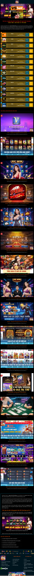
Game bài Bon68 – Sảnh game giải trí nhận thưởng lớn (17, 392)
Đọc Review (31, 35)
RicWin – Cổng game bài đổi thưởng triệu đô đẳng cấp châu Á (17, 179)
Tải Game (27, 35)
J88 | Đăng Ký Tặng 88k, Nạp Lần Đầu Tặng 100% (17, 439)
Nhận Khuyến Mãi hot (21, 35)
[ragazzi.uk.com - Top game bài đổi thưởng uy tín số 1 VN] (17, 2)
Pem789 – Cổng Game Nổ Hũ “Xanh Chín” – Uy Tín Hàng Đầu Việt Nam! (17, 203)
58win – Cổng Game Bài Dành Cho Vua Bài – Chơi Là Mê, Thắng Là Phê (17, 274)
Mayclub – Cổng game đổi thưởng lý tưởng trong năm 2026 (17, 321)
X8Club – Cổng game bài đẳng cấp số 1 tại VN (17, 227)
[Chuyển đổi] (1, 539)
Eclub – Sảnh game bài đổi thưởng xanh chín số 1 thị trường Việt (17, 416)
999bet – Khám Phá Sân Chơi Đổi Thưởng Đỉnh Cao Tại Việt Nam (17, 156)
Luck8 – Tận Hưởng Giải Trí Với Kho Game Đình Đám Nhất (17, 345)
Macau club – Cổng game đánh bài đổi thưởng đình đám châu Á (17, 250)
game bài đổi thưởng (13, 495)
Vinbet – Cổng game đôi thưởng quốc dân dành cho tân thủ (17, 132)
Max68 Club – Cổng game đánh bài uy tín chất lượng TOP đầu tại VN (17, 463)
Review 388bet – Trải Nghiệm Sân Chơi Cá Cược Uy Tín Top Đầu (17, 368)
